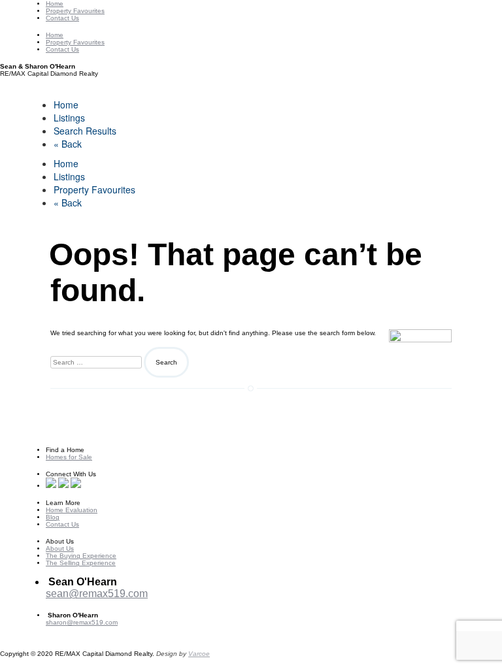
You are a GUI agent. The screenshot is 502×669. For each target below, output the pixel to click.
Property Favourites (75, 10)
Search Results (85, 130)
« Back (68, 143)
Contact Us (62, 18)
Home (54, 3)
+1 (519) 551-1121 (74, 629)
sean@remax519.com (97, 593)
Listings (69, 117)
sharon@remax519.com (82, 622)
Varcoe (199, 653)
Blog (52, 517)
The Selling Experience (81, 562)
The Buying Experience (81, 555)
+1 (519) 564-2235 (88, 605)
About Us (60, 548)
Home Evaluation (71, 510)
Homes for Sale (69, 457)
